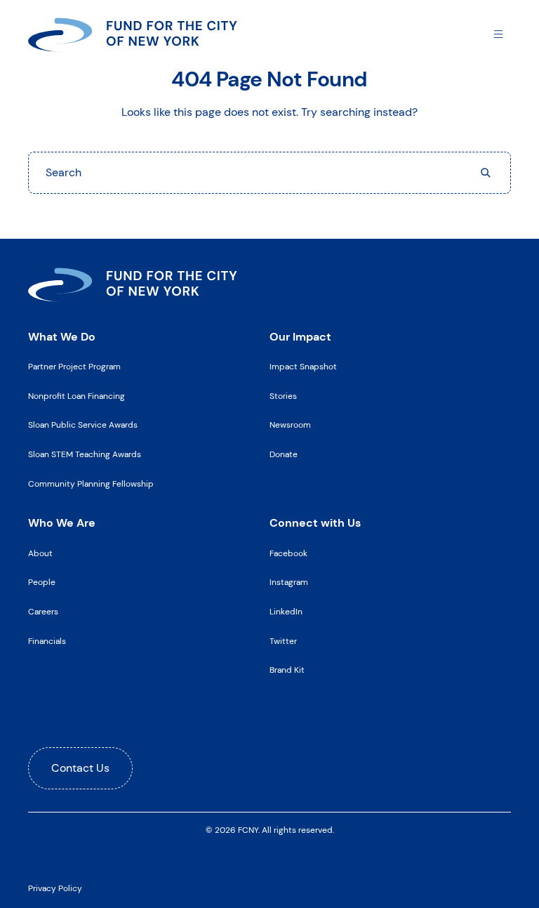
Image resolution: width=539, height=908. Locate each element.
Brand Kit (287, 670)
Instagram (289, 582)
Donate (284, 454)
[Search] (485, 172)
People (41, 582)
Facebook (288, 553)
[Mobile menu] (498, 33)
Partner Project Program (74, 366)
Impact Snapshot (303, 366)
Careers (43, 611)
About (40, 553)
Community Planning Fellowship (91, 483)
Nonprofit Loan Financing (76, 396)
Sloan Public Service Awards (83, 424)
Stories (283, 396)
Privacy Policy (55, 888)
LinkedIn (286, 611)
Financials (47, 641)
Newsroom (290, 424)
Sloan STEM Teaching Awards (84, 454)
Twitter (283, 641)
